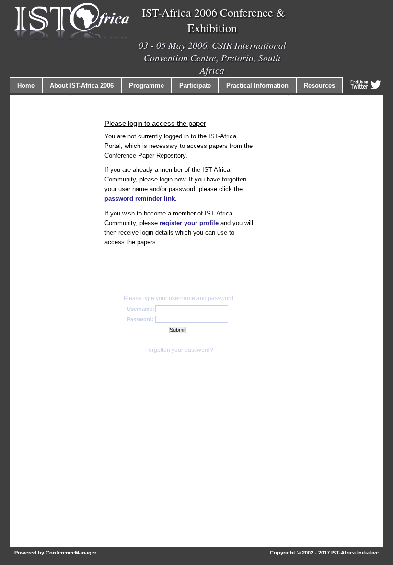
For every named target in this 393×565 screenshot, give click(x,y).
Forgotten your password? (179, 350)
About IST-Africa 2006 (82, 85)
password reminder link (139, 198)
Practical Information (257, 85)
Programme (146, 85)
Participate (195, 85)
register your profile (189, 222)
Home (26, 85)
